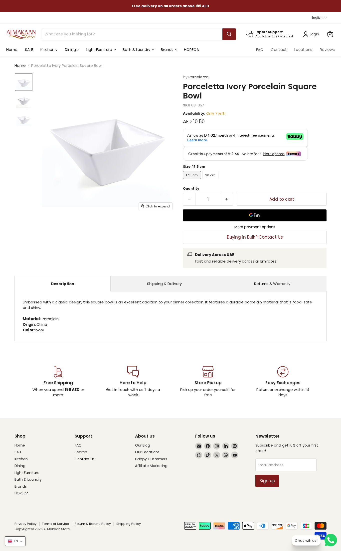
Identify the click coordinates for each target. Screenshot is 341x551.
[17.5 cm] (192, 180)
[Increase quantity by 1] (227, 199)
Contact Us (85, 459)
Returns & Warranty (272, 283)
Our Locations (147, 452)
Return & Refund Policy (93, 523)
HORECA (191, 49)
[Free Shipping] (58, 381)
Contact (279, 49)
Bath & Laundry (137, 49)
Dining (71, 49)
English (317, 17)
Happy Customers (151, 459)
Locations (303, 49)
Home (11, 49)
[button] (23, 82)
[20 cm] (211, 180)
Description (62, 283)
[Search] (229, 34)
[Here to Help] (133, 381)
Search (81, 452)
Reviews (327, 49)
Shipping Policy (128, 523)
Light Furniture (99, 49)
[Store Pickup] (207, 381)
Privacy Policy (25, 523)
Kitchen (47, 49)
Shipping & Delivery (164, 283)
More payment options (254, 227)
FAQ (259, 49)
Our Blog (142, 445)
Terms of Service (55, 523)
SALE (29, 49)
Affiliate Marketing (151, 465)
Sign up (267, 481)
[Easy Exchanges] (282, 381)
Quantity (191, 188)
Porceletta (198, 77)
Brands (167, 49)
